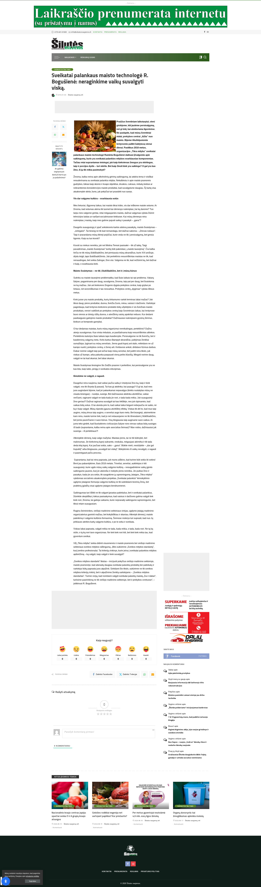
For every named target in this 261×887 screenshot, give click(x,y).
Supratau (32, 881)
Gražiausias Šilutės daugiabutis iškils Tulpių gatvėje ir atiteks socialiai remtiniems (187, 756)
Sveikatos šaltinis (62, 69)
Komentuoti (57, 827)
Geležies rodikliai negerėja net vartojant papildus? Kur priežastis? (109, 814)
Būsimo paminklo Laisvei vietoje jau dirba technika (186, 697)
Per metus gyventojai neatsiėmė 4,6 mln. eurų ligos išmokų (149, 814)
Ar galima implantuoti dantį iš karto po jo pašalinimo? (59, 173)
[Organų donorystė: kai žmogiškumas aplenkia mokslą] (191, 795)
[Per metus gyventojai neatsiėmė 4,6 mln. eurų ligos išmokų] (151, 795)
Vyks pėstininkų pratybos (179, 673)
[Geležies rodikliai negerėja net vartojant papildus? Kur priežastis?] (110, 795)
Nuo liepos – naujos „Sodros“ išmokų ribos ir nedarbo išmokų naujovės (187, 744)
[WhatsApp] (55, 135)
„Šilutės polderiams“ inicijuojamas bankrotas (188, 707)
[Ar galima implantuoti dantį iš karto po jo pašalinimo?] (59, 159)
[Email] (63, 135)
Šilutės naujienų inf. (75, 95)
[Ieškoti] (205, 57)
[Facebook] (204, 32)
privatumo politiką (32, 876)
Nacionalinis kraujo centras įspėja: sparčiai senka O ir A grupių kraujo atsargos (69, 816)
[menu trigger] (58, 57)
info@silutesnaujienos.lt (81, 32)
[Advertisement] (104, 107)
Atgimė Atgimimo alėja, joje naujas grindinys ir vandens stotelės (188, 731)
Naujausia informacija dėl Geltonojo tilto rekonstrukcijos (186, 684)
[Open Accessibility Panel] (5, 881)
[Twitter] (63, 127)
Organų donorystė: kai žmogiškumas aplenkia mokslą (188, 814)
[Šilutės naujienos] (67, 44)
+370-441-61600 (60, 32)
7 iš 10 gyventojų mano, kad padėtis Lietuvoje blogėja (188, 718)
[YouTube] (207, 32)
